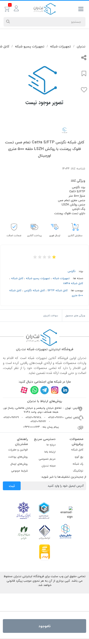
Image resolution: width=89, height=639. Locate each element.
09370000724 (31, 427)
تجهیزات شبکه (60, 46)
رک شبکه (78, 464)
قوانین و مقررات (18, 449)
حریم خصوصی (47, 459)
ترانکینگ (78, 470)
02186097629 (11, 417)
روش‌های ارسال (19, 464)
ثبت (12, 486)
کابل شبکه (17, 278)
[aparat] (24, 390)
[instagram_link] (55, 390)
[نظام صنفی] (24, 532)
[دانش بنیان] (65, 531)
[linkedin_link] (65, 390)
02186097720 (56, 417)
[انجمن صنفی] (23, 509)
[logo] (45, 8)
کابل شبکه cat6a (73, 283)
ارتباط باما (50, 451)
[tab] (75, 315)
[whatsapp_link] (34, 390)
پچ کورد (79, 456)
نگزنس (71, 271)
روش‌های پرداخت (18, 456)
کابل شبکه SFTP (57, 290)
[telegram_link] (44, 390)
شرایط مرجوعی (19, 470)
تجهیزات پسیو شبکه (29, 46)
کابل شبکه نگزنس (34, 290)
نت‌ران (81, 46)
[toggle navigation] (81, 10)
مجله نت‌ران (49, 465)
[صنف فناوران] (45, 531)
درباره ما (51, 444)
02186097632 (38, 421)
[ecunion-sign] (44, 510)
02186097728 (33, 417)
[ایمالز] (44, 552)
